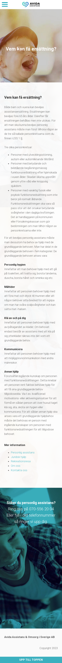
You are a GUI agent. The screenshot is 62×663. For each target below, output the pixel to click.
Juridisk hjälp (18, 457)
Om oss (15, 465)
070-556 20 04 (41, 509)
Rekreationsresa (21, 461)
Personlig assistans (23, 452)
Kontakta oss (19, 470)
